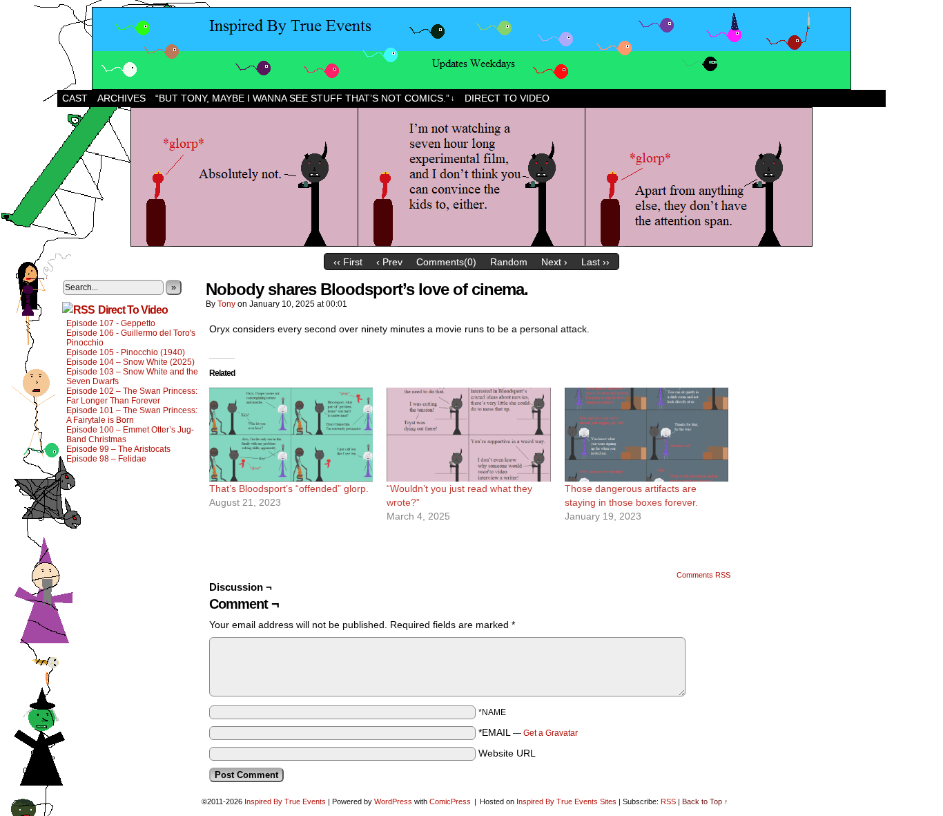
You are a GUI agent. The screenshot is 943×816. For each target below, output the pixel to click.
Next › (554, 261)
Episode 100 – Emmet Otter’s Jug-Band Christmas (130, 434)
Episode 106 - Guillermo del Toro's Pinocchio (130, 338)
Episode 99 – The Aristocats (118, 449)
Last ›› (595, 261)
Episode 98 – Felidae (106, 459)
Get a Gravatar (550, 733)
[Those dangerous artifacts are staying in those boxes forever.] (646, 435)
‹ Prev (389, 261)
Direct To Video (133, 310)
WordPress (393, 801)
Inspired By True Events (285, 801)
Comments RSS (703, 575)
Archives (121, 98)
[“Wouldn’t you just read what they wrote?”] (468, 435)
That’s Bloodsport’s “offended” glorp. (289, 488)
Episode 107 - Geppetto (110, 323)
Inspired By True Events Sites (566, 801)
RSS (668, 801)
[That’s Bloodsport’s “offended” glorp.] (291, 435)
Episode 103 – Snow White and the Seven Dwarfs (132, 376)
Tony (226, 304)
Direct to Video (507, 98)
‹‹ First (347, 261)
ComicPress (450, 801)
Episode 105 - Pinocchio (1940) (125, 352)
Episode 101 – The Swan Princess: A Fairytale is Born (131, 415)
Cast (75, 98)
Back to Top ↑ (705, 801)
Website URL (507, 753)
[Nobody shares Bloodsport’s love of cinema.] (471, 243)
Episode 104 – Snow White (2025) (130, 362)
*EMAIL (528, 732)
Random (508, 261)
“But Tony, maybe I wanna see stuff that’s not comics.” (305, 98)
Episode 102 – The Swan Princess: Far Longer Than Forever (131, 396)
